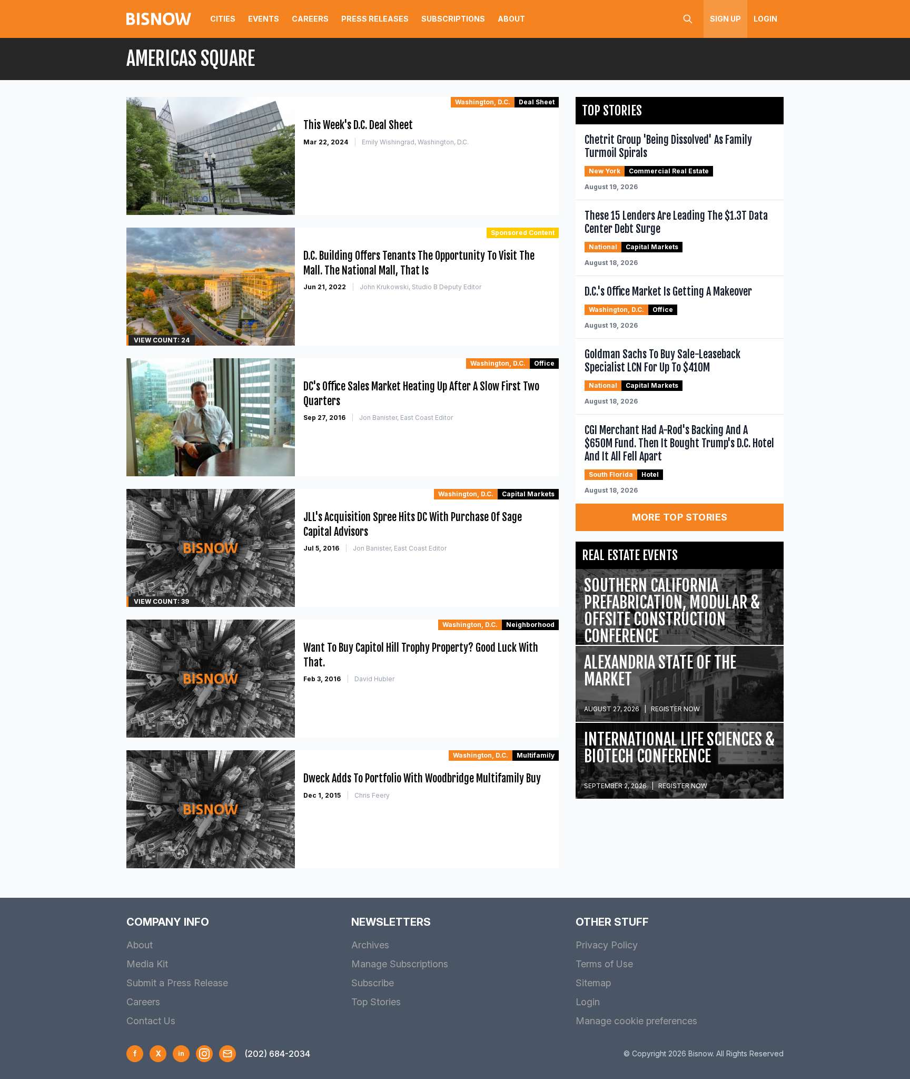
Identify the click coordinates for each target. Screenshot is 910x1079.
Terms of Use (604, 963)
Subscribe (372, 982)
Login (765, 18)
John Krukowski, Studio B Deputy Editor (420, 287)
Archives (370, 944)
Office (544, 363)
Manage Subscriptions (399, 963)
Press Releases (375, 18)
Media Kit (147, 963)
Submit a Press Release (177, 982)
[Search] (688, 19)
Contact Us (150, 1020)
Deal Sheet (537, 102)
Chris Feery (372, 795)
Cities (222, 18)
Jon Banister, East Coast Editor (406, 417)
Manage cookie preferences (636, 1020)
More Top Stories (680, 517)
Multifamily (536, 755)
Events (263, 18)
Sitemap (593, 982)
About (511, 18)
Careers (310, 18)
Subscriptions (453, 18)
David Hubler (374, 679)
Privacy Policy (607, 944)
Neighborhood (530, 625)
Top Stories (376, 1001)
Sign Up (725, 18)
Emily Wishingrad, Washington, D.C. (415, 142)
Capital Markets (528, 494)
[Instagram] (204, 1053)
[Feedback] (227, 1053)
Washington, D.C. (482, 102)
